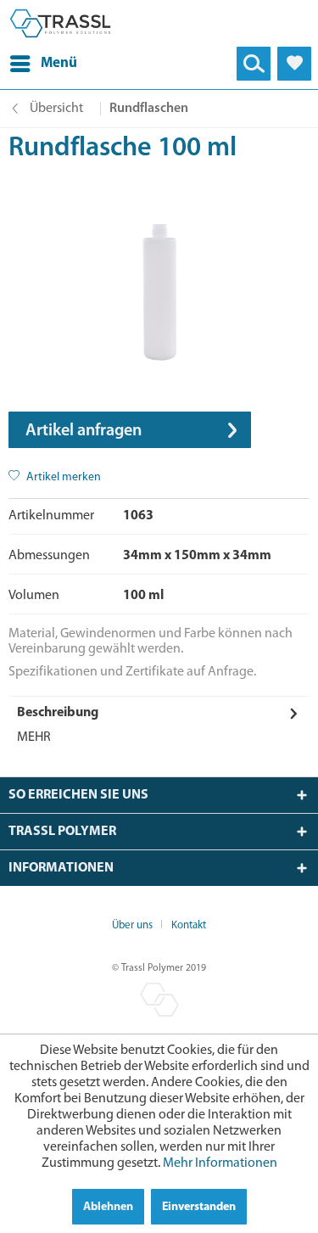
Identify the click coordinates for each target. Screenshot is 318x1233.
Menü (59, 63)
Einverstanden (199, 1207)
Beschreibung (57, 713)
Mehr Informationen (220, 1163)
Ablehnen (108, 1207)
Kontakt (188, 925)
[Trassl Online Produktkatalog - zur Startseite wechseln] (60, 23)
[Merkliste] (294, 64)
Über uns (132, 925)
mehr (34, 737)
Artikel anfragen (83, 431)
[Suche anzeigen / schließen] (254, 64)
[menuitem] (44, 64)
